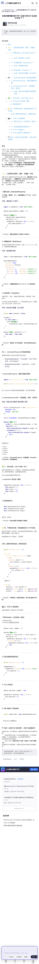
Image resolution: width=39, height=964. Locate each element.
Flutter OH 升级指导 (9, 822)
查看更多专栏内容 (19, 808)
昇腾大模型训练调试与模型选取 (13, 825)
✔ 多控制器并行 (16, 104)
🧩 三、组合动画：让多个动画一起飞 (20, 98)
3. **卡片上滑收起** (18, 130)
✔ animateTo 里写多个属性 (20, 101)
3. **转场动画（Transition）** (21, 70)
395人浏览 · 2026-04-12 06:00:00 (17, 25)
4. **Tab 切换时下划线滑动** (21, 133)
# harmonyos (7, 759)
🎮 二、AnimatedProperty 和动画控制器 (22, 78)
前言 (9, 44)
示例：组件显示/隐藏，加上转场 (25, 73)
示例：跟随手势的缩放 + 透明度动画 (23, 114)
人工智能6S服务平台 (8, 10)
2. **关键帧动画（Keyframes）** (22, 63)
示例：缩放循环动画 (21, 66)
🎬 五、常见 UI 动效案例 (16, 118)
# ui (15, 759)
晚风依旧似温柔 (12, 23)
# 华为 (22, 759)
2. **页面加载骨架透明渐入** (21, 127)
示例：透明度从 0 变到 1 (22, 58)
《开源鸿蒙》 (20, 779)
